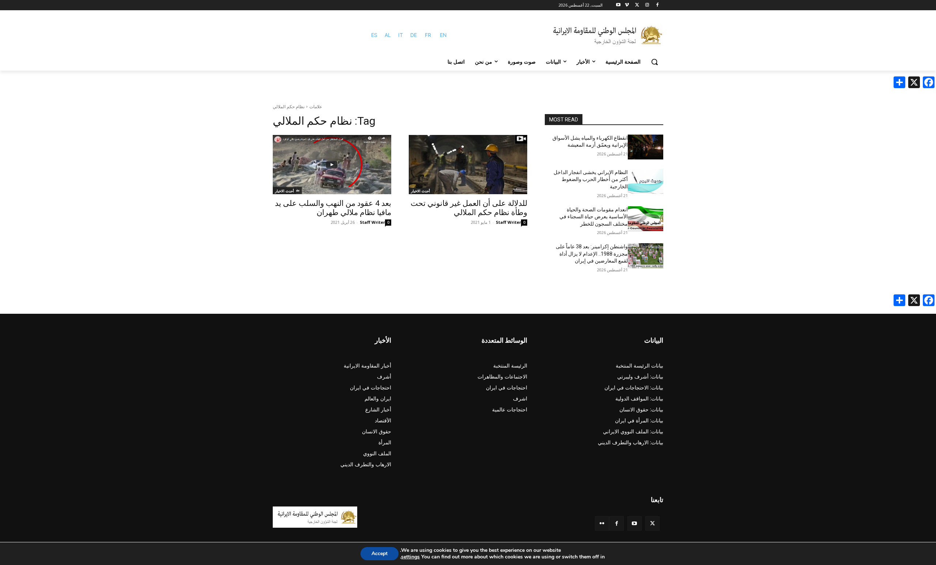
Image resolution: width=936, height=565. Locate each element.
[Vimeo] (627, 5)
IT (400, 35)
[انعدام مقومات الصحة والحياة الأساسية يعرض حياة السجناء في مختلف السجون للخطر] (645, 218)
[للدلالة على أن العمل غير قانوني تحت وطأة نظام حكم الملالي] (468, 164)
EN (443, 35)
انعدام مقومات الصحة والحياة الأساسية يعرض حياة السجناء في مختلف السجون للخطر (593, 217)
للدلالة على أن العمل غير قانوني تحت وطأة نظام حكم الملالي (469, 208)
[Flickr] (602, 523)
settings (410, 557)
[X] (637, 5)
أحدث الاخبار (420, 190)
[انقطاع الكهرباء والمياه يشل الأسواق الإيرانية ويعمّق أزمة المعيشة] (645, 147)
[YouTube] (634, 523)
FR (428, 35)
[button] (654, 62)
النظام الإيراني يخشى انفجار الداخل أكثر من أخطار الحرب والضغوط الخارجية (591, 179)
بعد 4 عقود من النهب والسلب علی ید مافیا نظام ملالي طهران (333, 208)
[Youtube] (618, 5)
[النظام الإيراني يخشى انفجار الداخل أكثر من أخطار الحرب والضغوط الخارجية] (645, 181)
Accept (379, 553)
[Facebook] (657, 5)
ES (374, 35)
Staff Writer (508, 222)
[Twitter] (652, 523)
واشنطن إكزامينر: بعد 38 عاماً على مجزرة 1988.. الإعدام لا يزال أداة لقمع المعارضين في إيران (592, 254)
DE (413, 35)
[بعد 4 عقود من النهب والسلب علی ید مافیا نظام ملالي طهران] (332, 164)
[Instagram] (647, 5)
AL (388, 35)
